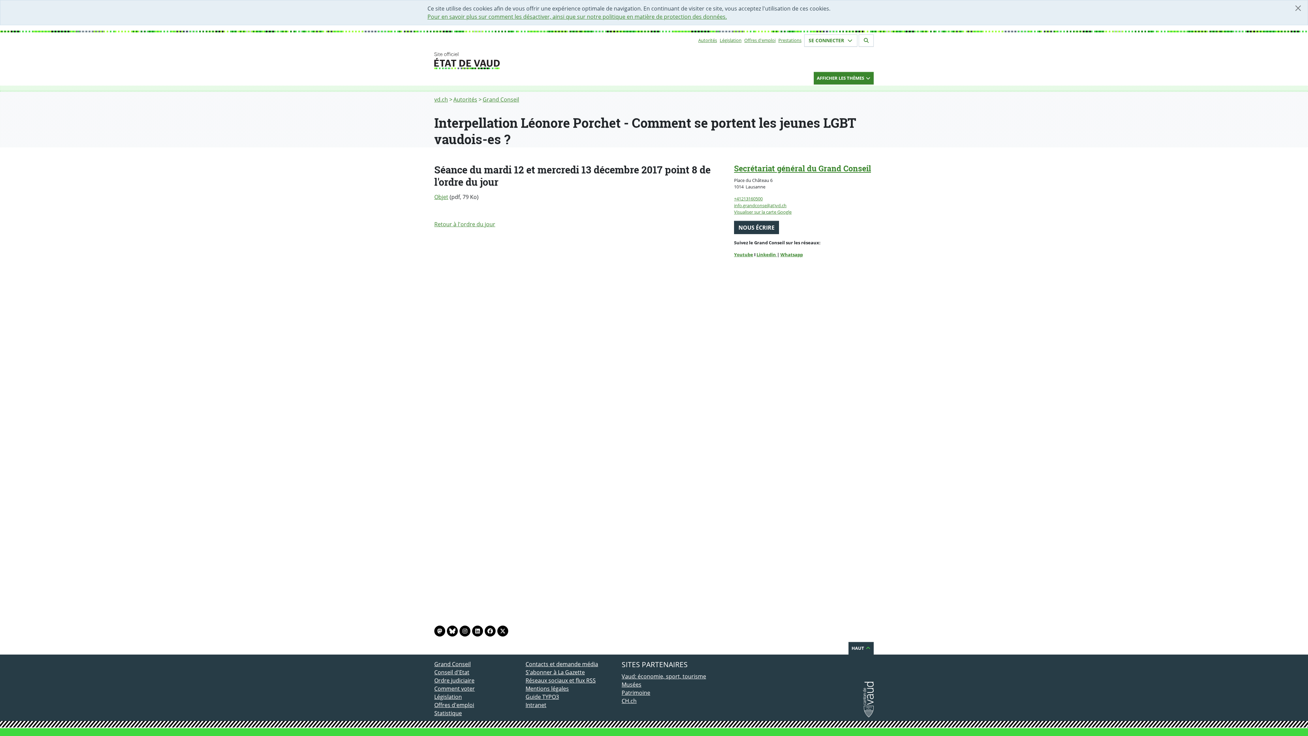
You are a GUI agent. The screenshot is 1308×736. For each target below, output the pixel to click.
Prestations (789, 40)
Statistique (448, 713)
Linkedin (767, 254)
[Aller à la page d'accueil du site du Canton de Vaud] (522, 60)
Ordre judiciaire (454, 680)
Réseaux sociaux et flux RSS (561, 680)
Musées (631, 684)
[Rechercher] (866, 40)
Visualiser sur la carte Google (763, 212)
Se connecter (827, 40)
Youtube (743, 254)
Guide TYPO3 (542, 697)
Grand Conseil (501, 99)
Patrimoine (636, 692)
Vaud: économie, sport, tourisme (664, 676)
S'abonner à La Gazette (555, 672)
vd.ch (441, 99)
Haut (858, 648)
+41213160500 (748, 199)
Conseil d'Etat (451, 672)
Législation (731, 40)
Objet (441, 197)
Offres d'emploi (760, 40)
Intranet (536, 705)
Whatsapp (791, 254)
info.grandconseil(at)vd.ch (760, 205)
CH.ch (629, 701)
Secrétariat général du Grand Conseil (802, 168)
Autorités (707, 40)
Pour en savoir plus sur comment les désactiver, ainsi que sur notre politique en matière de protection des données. (577, 16)
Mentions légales (547, 688)
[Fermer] (1298, 8)
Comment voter (454, 688)
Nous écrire (756, 227)
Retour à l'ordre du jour (464, 224)
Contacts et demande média (562, 664)
